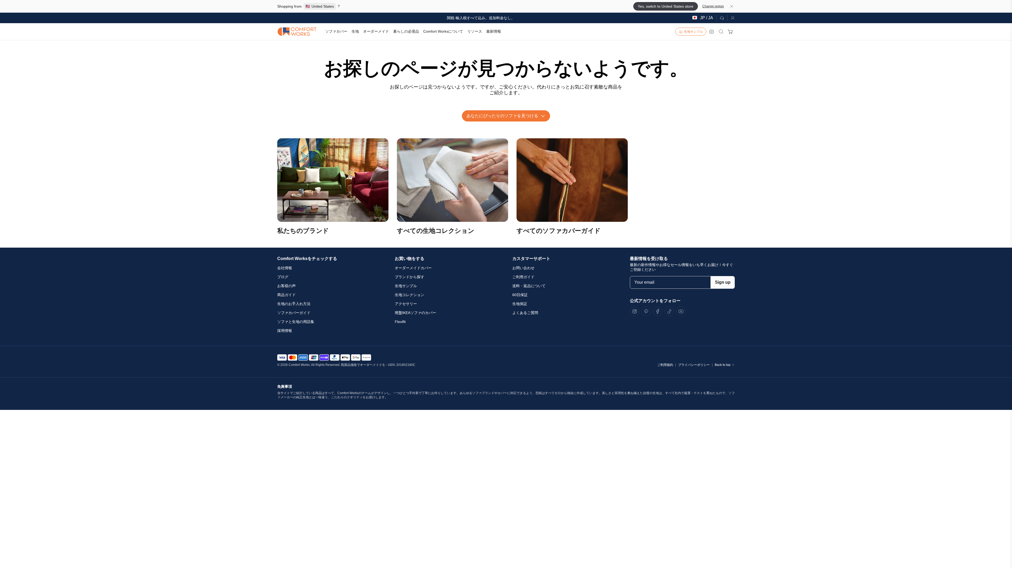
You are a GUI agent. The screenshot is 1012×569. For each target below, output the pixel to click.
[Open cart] (730, 31)
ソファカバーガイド (293, 313)
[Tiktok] (669, 311)
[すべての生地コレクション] (452, 180)
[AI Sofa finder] (711, 31)
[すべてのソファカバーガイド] (572, 180)
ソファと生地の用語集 (295, 322)
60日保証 (520, 295)
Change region (713, 6)
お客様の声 (286, 286)
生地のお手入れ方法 (293, 304)
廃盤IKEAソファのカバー (415, 313)
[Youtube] (681, 311)
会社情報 (284, 268)
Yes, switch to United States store (665, 6)
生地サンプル (406, 286)
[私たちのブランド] (332, 180)
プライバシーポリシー (694, 365)
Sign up (723, 282)
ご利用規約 (665, 365)
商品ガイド (286, 295)
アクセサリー (406, 304)
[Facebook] (658, 311)
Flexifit (400, 322)
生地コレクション (409, 295)
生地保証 (519, 304)
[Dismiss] (731, 6)
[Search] (721, 31)
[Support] (722, 18)
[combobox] (506, 115)
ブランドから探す (409, 277)
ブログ (282, 277)
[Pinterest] (646, 311)
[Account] (731, 18)
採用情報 (284, 330)
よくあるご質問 (525, 313)
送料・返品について (529, 286)
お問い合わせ (523, 268)
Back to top (723, 365)
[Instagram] (634, 311)
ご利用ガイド (523, 277)
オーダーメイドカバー (413, 268)
